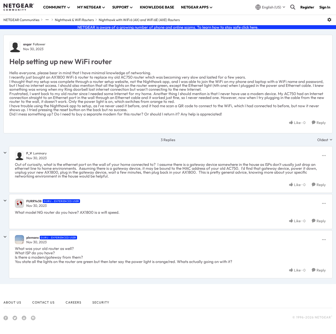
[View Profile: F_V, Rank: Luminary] (19, 155)
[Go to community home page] (18, 7)
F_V (29, 153)
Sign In (324, 7)
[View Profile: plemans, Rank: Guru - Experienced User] (19, 239)
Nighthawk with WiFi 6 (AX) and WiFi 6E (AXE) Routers (139, 20)
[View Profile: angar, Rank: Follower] (15, 46)
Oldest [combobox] (325, 140)
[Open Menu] (329, 19)
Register (307, 7)
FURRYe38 (34, 201)
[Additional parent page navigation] (47, 19)
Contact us (43, 302)
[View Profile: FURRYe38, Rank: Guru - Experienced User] (19, 203)
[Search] (293, 7)
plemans (32, 237)
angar (27, 44)
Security (100, 302)
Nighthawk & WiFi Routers (74, 20)
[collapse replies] (5, 153)
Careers (73, 302)
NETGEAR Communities (21, 20)
